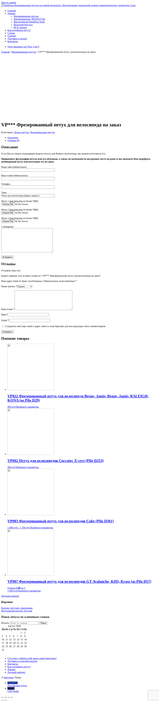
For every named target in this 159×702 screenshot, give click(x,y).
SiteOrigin (9, 677)
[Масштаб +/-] (12, 697)
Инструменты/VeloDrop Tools (29, 21)
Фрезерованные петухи (26, 16)
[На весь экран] (8, 697)
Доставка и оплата (17, 38)
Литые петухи (21, 132)
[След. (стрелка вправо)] (5, 700)
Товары (11, 13)
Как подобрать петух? (19, 30)
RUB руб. (17, 684)
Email (5, 320)
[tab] (82, 137)
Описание (12, 137)
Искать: (5, 623)
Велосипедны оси (23, 24)
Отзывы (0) (13, 140)
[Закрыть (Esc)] (2, 697)
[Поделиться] (5, 697)
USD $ (13, 690)
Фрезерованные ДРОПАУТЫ (29, 19)
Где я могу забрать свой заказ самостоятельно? (32, 658)
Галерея (11, 35)
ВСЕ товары (20, 27)
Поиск (43, 623)
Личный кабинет (16, 672)
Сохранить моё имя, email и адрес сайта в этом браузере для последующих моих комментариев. (55, 326)
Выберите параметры (27, 406)
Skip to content (8, 2)
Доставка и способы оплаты (22, 661)
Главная (11, 10)
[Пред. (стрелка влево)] (2, 700)
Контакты (12, 41)
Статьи (11, 33)
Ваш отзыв (8, 309)
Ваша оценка (9, 286)
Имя (4, 314)
